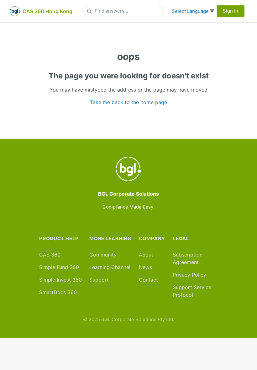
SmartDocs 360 (58, 292)
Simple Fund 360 (59, 267)
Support (99, 280)
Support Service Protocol (192, 291)
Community (103, 254)
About (146, 254)
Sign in (230, 11)
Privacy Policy (189, 275)
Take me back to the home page (128, 102)
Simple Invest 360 (60, 280)
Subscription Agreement (187, 258)
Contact (148, 280)
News (145, 267)
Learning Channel (109, 267)
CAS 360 (49, 254)
